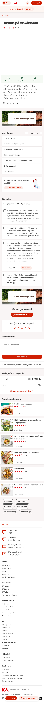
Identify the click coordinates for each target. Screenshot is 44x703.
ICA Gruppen (6, 628)
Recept (7, 15)
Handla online (6, 565)
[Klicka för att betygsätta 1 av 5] (15, 328)
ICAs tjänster (7, 582)
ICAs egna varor (7, 625)
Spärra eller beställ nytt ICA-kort (12, 675)
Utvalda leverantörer (8, 643)
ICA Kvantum (6, 637)
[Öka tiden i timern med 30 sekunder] (17, 268)
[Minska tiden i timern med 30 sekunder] (5, 268)
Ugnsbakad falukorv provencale (26, 452)
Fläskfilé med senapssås (23, 404)
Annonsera (5, 646)
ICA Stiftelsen (6, 658)
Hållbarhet (6, 654)
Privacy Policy (36, 364)
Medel (35, 81)
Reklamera (5, 669)
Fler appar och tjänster (9, 595)
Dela (17, 103)
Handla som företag (8, 577)
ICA (3, 621)
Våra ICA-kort (6, 616)
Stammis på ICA (8, 600)
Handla (4, 562)
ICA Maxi (4, 640)
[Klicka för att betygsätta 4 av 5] (25, 328)
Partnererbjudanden (8, 613)
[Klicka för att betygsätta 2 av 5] (18, 328)
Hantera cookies (7, 681)
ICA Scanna (5, 589)
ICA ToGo (5, 592)
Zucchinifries (19, 469)
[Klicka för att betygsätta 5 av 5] (29, 328)
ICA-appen (5, 586)
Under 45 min (9, 81)
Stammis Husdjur (7, 610)
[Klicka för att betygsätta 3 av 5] (22, 328)
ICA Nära (5, 631)
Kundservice (6, 666)
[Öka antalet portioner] (41, 133)
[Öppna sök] (27, 3)
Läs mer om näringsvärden (20, 391)
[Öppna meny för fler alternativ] (11, 408)
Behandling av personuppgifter (12, 678)
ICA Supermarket (7, 634)
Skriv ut (8, 103)
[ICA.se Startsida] (15, 3)
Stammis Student (7, 607)
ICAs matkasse (6, 568)
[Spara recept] (11, 404)
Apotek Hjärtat (7, 574)
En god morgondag (8, 660)
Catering (4, 571)
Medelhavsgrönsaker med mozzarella (28, 485)
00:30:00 (11, 268)
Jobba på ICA (6, 649)
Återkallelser (6, 672)
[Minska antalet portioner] (26, 133)
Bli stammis (5, 604)
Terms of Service (20, 366)
